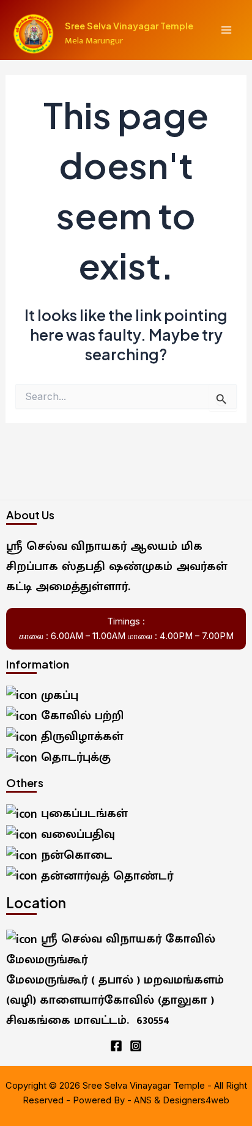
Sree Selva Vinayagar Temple (129, 25)
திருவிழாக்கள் (80, 736)
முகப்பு (57, 695)
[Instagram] (136, 1046)
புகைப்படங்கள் (82, 813)
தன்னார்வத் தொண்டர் (105, 875)
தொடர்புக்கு (74, 757)
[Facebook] (116, 1046)
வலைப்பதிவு (76, 834)
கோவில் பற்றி (80, 715)
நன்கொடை (75, 855)
